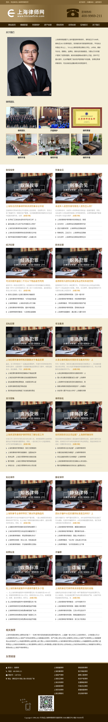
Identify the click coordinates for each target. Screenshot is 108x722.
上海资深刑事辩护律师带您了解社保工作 (25, 435)
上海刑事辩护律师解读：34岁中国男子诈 (71, 602)
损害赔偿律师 (83, 690)
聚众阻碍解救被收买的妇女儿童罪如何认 (71, 466)
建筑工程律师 (83, 675)
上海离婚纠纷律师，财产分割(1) (48, 638)
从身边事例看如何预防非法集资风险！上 (74, 360)
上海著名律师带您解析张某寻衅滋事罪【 (22, 527)
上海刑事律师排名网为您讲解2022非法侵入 (72, 461)
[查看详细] (27, 216)
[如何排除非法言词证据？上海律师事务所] (78, 416)
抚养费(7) (96, 641)
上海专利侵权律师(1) (13, 635)
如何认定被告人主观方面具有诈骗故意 (21, 295)
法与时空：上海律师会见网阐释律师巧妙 (71, 224)
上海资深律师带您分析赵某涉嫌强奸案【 (22, 531)
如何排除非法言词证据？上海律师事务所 (74, 435)
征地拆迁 (84, 25)
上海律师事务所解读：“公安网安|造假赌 (22, 312)
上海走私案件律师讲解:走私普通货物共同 (22, 378)
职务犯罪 (59, 245)
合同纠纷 (72, 25)
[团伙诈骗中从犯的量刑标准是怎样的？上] (78, 495)
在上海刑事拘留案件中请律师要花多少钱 (25, 588)
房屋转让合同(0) (73, 638)
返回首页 (98, 2)
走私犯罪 (10, 324)
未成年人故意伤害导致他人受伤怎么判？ (74, 206)
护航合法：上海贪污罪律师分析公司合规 (22, 466)
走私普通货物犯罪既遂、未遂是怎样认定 (22, 382)
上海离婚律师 (58, 668)
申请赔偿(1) (49, 644)
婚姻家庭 (24, 25)
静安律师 (59, 477)
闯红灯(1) (41, 644)
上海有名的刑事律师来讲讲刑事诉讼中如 (25, 206)
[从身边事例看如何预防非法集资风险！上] (78, 342)
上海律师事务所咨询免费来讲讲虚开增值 (22, 619)
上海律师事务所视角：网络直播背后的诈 (71, 615)
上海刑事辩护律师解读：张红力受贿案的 (22, 448)
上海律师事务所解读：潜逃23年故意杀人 (71, 536)
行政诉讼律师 (83, 686)
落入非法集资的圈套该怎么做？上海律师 (71, 378)
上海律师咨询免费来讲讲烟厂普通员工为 (22, 615)
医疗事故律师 (83, 671)
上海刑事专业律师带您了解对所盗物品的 (25, 513)
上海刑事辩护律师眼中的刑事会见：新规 (71, 220)
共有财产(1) (14, 641)
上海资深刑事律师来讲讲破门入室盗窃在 (22, 228)
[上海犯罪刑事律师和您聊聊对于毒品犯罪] (29, 342)
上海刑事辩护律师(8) (66, 641)
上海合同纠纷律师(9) (80, 644)
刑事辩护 (36, 25)
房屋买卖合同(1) (58, 644)
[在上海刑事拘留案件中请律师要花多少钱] (29, 570)
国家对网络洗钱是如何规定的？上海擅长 (71, 386)
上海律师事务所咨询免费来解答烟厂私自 (22, 611)
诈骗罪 (58, 552)
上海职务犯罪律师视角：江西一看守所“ (71, 295)
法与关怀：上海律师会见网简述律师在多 (71, 237)
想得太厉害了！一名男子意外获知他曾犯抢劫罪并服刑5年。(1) (42, 635)
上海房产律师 (58, 675)
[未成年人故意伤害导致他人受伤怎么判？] (78, 188)
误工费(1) (41, 641)
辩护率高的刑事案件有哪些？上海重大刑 (22, 237)
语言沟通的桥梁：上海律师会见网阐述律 (71, 228)
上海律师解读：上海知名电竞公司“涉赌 (21, 303)
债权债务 (60, 25)
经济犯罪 (10, 245)
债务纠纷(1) (10, 648)
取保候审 (10, 170)
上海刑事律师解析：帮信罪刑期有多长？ (22, 536)
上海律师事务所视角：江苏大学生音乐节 (71, 611)
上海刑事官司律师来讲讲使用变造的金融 (74, 588)
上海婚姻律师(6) (87, 641)
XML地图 (66, 718)
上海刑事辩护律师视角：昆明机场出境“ (71, 308)
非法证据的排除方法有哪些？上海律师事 (71, 457)
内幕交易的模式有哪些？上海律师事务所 (71, 452)
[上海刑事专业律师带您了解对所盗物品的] (29, 495)
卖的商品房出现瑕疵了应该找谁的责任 (21, 391)
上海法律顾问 (58, 693)
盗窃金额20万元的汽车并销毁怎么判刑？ (22, 224)
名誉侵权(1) (77, 641)
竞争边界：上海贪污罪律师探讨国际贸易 (22, 457)
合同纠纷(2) (68, 644)
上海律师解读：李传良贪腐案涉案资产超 (71, 303)
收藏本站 (90, 2)
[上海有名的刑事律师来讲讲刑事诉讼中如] (29, 188)
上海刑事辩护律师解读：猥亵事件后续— (71, 531)
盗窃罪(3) (34, 641)
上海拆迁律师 (58, 679)
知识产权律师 (83, 679)
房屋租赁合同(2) (13, 638)
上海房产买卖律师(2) (86, 638)
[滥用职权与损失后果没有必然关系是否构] (78, 263)
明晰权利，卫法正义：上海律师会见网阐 (71, 233)
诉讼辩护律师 (83, 693)
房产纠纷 (48, 25)
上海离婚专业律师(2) (94, 644)
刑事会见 (59, 170)
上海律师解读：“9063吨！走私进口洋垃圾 (71, 540)
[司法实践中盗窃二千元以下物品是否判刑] (29, 263)
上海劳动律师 (58, 690)
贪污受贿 (10, 398)
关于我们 (96, 25)
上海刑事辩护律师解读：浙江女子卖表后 (71, 619)
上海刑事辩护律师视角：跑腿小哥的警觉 (71, 606)
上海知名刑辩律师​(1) (51, 641)
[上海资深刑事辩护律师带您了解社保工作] (29, 416)
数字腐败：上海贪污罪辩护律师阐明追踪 (22, 461)
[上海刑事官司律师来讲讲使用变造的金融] (78, 570)
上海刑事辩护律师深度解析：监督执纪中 (22, 452)
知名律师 (10, 477)
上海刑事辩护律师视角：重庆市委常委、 (22, 308)
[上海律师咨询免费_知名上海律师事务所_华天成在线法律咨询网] (30, 17)
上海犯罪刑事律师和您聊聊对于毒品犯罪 (25, 360)
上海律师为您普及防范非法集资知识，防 (71, 382)
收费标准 (10, 552)
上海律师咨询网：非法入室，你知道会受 (22, 540)
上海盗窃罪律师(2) (24, 641)
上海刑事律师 (58, 671)
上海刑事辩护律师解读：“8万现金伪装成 (22, 299)
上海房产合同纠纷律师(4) (28, 638)
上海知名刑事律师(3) (20, 644)
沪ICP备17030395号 (77, 718)
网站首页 (12, 25)
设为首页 (82, 2)
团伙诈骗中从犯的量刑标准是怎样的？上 (74, 513)
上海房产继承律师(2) (21, 648)
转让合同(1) (63, 638)
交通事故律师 (83, 682)
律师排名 (59, 398)
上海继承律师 (58, 686)
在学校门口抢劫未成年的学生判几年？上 (22, 220)
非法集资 (59, 324)
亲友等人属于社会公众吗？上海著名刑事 (71, 391)
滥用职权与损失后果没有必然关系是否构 (74, 281)
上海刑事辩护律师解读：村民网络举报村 (71, 299)
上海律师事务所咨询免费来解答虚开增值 (22, 606)
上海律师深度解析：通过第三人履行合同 (71, 312)
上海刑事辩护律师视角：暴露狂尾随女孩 (71, 527)
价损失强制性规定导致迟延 (17, 386)
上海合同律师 (58, 682)
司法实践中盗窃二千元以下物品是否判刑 (25, 281)
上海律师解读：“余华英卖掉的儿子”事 (70, 544)
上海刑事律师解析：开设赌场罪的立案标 (22, 544)
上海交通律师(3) (32, 644)
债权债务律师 (83, 668)
